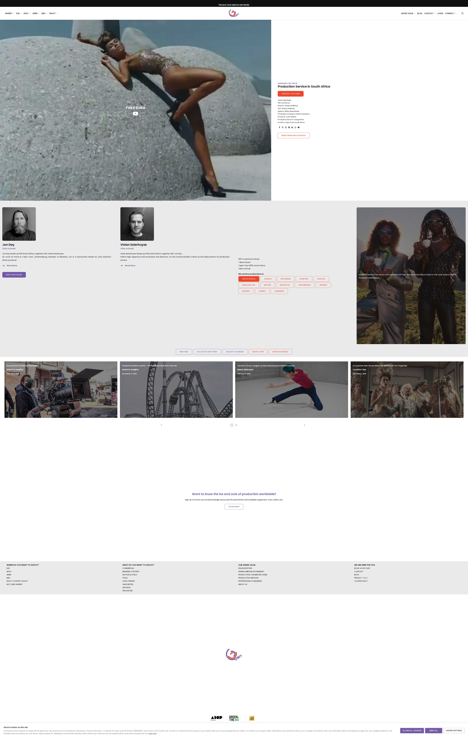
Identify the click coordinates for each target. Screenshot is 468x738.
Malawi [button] (267, 285)
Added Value (407, 13)
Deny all (433, 731)
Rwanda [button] (246, 291)
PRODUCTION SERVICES (248, 598)
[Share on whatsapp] (295, 127)
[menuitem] (9, 13)
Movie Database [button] (280, 352)
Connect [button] (449, 13)
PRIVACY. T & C (361, 598)
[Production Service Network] (234, 13)
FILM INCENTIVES (245, 588)
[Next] (304, 426)
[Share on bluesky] (298, 127)
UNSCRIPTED (127, 604)
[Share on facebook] (279, 127)
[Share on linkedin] (292, 127)
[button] (462, 13)
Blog (419, 13)
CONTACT (358, 591)
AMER (35, 13)
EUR (18, 13)
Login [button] (440, 13)
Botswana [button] (286, 279)
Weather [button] (184, 352)
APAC (26, 13)
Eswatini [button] (304, 279)
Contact (428, 13)
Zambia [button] (262, 291)
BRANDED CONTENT (130, 591)
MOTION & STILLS (129, 595)
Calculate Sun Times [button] (207, 352)
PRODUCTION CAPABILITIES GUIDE (252, 595)
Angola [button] (268, 279)
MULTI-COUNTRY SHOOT (17, 601)
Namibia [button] (323, 285)
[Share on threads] (285, 127)
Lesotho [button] (321, 279)
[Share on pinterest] (289, 127)
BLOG (356, 595)
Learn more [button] (234, 513)
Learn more (152, 733)
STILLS (125, 598)
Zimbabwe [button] (279, 291)
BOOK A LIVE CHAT (362, 588)
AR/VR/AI (126, 607)
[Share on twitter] (282, 127)
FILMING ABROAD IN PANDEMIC (251, 591)
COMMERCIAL (128, 588)
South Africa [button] (248, 279)
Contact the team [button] (291, 94)
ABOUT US (242, 604)
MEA (43, 13)
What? (52, 13)
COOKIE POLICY (361, 601)
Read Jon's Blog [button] (14, 275)
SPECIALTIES (127, 611)
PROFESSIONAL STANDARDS (250, 601)
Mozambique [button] (305, 285)
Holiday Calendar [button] (235, 352)
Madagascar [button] (248, 285)
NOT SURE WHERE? (14, 604)
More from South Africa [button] (294, 135)
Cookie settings (454, 731)
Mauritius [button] (285, 285)
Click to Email (8, 248)
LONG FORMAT (128, 601)
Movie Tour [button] (258, 352)
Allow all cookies (412, 731)
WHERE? (8, 13)
